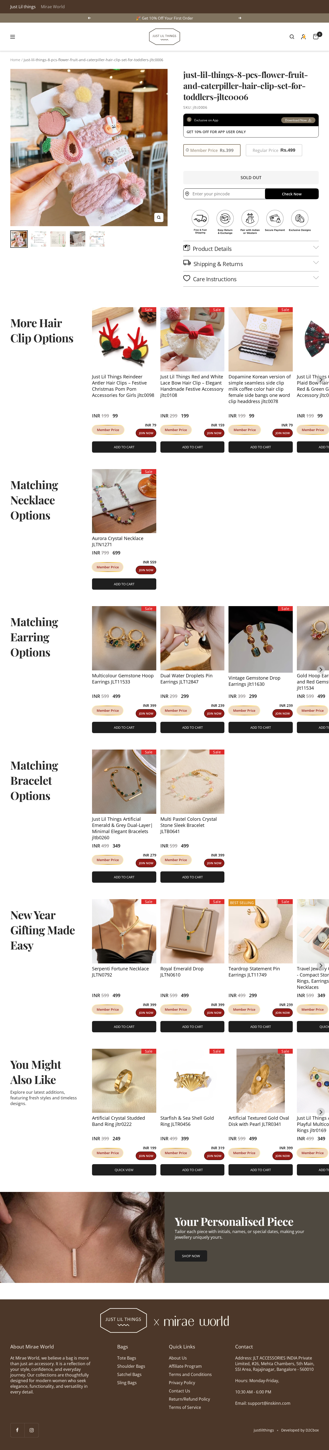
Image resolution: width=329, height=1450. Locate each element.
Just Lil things (23, 7)
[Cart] (316, 37)
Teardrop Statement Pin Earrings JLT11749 (254, 971)
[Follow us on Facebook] (17, 1430)
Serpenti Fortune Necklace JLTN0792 (120, 971)
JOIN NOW (146, 433)
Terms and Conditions (190, 1374)
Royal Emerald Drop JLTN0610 (182, 971)
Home (15, 59)
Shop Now (191, 1256)
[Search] (292, 36)
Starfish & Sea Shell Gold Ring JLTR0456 (187, 1121)
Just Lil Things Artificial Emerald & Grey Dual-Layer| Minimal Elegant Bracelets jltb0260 (122, 828)
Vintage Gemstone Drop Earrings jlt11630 (254, 681)
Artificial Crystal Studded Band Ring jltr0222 (118, 1121)
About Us (178, 1358)
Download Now (296, 120)
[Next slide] (321, 380)
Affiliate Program (185, 1366)
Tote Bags (126, 1358)
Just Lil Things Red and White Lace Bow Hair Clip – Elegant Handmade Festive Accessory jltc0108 (191, 385)
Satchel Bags (129, 1374)
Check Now (291, 193)
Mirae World (53, 7)
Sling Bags (127, 1382)
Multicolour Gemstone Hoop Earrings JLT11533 (123, 678)
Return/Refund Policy (189, 1399)
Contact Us (179, 1391)
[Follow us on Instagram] (31, 1430)
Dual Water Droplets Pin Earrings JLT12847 (186, 678)
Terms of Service (185, 1407)
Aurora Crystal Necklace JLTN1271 (117, 541)
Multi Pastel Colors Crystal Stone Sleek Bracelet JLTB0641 (188, 825)
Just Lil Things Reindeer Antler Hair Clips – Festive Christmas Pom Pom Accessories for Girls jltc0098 (123, 385)
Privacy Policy (182, 1382)
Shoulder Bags (131, 1366)
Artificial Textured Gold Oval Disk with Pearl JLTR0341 (259, 1121)
